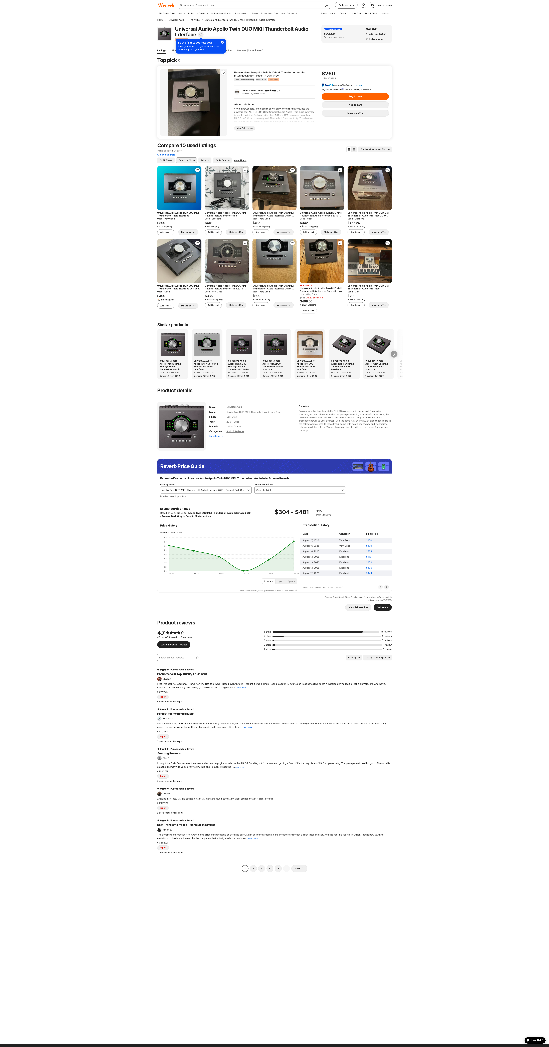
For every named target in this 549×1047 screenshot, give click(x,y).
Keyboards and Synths (221, 13)
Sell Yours (382, 607)
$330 (369, 545)
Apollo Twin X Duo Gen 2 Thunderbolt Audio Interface (206, 367)
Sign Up (381, 5)
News (332, 13)
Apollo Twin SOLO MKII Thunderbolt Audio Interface (376, 367)
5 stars (267, 631)
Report (163, 697)
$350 (369, 540)
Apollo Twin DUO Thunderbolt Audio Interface (306, 367)
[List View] (354, 149)
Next (297, 868)
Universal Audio (234, 406)
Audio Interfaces (235, 431)
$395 (369, 567)
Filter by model (167, 484)
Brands (324, 13)
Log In (389, 5)
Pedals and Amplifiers (198, 13)
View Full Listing (245, 128)
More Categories (289, 13)
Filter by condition (263, 484)
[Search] (326, 5)
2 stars (267, 644)
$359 (369, 562)
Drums (255, 13)
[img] (270, 90)
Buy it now (355, 96)
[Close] (222, 42)
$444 (369, 573)
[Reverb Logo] (166, 5)
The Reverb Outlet (167, 13)
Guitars (181, 13)
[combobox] (203, 490)
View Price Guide (358, 607)
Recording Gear (242, 13)
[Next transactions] (386, 587)
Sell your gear (346, 5)
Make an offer (355, 113)
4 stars (267, 636)
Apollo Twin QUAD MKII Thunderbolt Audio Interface (342, 367)
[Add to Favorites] (201, 35)
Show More (214, 436)
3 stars (267, 640)
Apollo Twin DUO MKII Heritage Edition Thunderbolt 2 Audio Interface (170, 367)
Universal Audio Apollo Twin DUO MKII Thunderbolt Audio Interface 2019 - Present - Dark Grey (269, 74)
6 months (268, 581)
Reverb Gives (371, 13)
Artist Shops (357, 13)
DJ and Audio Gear (269, 13)
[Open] (248, 490)
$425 (369, 551)
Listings (161, 50)
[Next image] (223, 102)
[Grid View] (349, 149)
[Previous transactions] (380, 587)
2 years (291, 581)
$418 (368, 556)
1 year (280, 581)
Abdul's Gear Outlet (253, 90)
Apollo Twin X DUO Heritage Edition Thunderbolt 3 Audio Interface (238, 367)
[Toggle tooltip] (180, 60)
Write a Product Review (174, 644)
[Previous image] (164, 102)
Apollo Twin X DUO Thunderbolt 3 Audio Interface (272, 367)
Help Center (385, 13)
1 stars (267, 649)
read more (241, 688)
